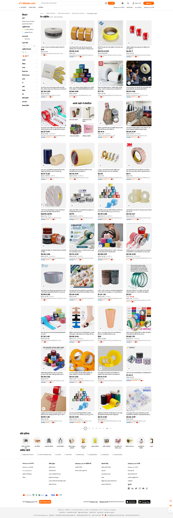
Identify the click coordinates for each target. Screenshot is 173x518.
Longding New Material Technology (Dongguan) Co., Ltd (139, 55)
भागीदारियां (130, 481)
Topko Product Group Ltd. (133, 379)
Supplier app (94, 501)
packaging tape (93, 454)
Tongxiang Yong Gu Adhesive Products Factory (139, 217)
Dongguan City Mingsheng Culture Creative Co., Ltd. (82, 258)
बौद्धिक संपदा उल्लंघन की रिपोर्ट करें (109, 481)
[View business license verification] (103, 515)
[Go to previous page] (81, 428)
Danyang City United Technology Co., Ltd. (109, 420)
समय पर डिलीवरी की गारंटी (54, 474)
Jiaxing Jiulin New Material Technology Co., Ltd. (110, 95)
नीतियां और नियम (52, 484)
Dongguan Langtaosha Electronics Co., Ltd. (138, 340)
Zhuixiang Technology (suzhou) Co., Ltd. (52, 53)
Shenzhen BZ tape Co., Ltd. (105, 258)
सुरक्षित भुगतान (52, 467)
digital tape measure (28, 454)
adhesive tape (80, 454)
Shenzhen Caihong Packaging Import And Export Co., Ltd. (110, 380)
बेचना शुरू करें (131, 470)
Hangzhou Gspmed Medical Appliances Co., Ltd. (110, 298)
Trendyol (105, 510)
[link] (170, 501)
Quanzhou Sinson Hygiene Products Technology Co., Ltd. (110, 55)
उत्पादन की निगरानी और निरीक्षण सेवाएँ (57, 481)
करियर (24, 477)
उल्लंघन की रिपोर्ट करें (106, 484)
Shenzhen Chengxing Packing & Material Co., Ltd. (53, 135)
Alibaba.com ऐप (104, 501)
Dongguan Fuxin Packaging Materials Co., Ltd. (139, 258)
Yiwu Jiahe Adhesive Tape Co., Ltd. (78, 177)
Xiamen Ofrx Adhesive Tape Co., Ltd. (51, 217)
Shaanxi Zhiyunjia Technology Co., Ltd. (51, 420)
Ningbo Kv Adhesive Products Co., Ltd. (137, 95)
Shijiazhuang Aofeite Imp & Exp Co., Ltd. (80, 420)
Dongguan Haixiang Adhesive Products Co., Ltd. (110, 177)
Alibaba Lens (30, 501)
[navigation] (29, 221)
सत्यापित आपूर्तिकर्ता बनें (133, 477)
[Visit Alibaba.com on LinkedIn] (132, 488)
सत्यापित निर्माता (78, 467)
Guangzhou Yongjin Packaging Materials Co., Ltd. (53, 258)
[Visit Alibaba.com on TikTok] (147, 488)
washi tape (69, 454)
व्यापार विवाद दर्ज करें (105, 474)
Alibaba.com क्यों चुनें (28, 467)
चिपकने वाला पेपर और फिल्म (78, 13)
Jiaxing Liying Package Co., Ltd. (106, 135)
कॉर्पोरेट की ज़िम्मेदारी (27, 474)
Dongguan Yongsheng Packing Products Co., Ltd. (82, 55)
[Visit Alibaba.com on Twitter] (136, 488)
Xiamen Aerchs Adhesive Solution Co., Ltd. (53, 177)
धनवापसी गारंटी (52, 470)
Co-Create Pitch (27, 470)
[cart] (128, 3)
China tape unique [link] (92, 13)
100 (107, 428)
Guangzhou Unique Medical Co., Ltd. (51, 340)
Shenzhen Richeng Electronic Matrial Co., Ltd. (139, 177)
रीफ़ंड (102, 477)
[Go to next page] (110, 428)
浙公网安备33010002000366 (115, 515)
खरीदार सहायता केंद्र (106, 467)
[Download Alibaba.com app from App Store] (131, 502)
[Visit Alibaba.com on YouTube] (143, 488)
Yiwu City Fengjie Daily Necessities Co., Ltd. (81, 340)
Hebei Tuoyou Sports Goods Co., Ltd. (136, 135)
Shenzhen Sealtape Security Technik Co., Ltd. (53, 298)
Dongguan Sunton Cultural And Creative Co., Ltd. (82, 298)
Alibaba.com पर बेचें (133, 467)
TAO (100, 510)
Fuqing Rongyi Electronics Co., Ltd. (50, 95)
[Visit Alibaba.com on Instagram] (140, 488)
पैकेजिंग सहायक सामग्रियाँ (63, 13)
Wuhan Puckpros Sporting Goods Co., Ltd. (52, 380)
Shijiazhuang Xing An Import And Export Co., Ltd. (110, 217)
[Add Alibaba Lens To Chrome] (45, 502)
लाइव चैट (103, 470)
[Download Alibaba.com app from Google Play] (144, 502)
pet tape (58, 454)
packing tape (105, 454)
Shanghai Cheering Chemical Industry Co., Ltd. (110, 340)
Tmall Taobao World (77, 510)
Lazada (86, 510)
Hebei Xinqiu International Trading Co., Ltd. (81, 217)
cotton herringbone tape (45, 454)
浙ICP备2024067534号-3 (132, 515)
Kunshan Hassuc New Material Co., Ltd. (80, 95)
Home (42, 13)
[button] (106, 3)
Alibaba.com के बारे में (28, 463)
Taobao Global (94, 510)
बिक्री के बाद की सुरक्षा (54, 477)
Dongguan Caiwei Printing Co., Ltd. (136, 420)
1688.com (68, 510)
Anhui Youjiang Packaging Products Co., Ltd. (81, 380)
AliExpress (61, 510)
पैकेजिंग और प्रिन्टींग (50, 13)
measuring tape (118, 454)
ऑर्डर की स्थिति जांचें (132, 474)
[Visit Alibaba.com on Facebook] (129, 488)
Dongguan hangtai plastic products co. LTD (138, 300)
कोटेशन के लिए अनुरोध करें (81, 470)
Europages (113, 510)
